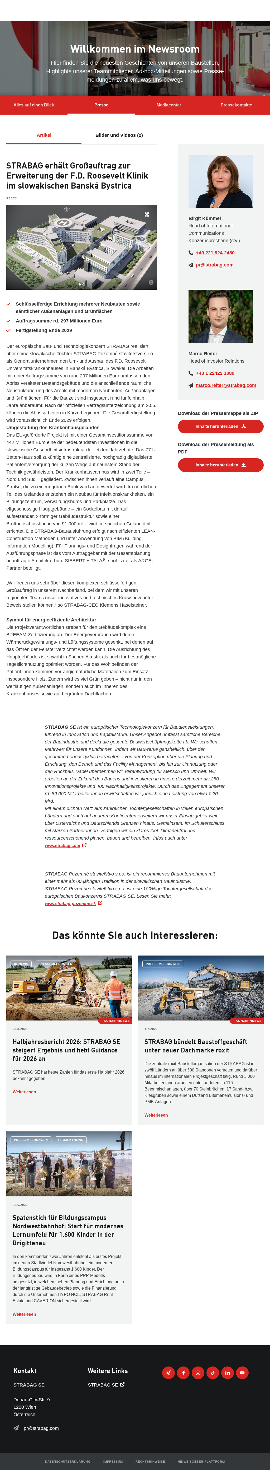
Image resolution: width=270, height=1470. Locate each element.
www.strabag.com (62, 845)
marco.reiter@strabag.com (226, 385)
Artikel (44, 135)
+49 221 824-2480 (215, 252)
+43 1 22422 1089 (215, 373)
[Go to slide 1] (80, 284)
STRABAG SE (103, 1385)
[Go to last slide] (18, 247)
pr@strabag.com (215, 265)
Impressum (113, 1461)
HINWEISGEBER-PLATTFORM (201, 1461)
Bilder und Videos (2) (119, 135)
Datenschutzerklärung (68, 1461)
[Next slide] (144, 247)
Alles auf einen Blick (33, 105)
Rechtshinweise (150, 1461)
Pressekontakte (236, 105)
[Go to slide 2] (83, 284)
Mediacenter (169, 105)
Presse (101, 105)
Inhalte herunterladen (217, 426)
